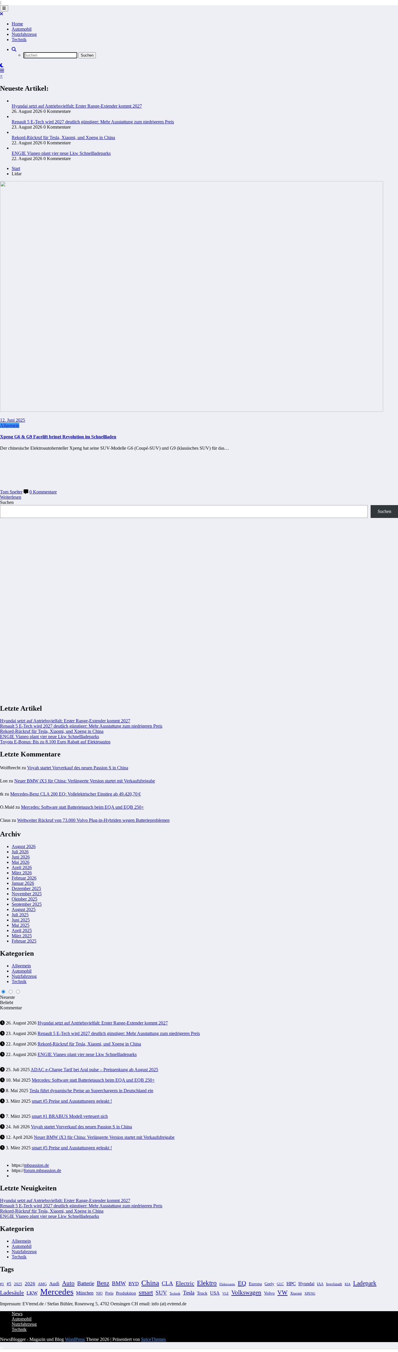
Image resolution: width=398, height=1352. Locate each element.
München (85, 1292)
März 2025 (22, 935)
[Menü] (4, 8)
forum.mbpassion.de (42, 1170)
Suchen (7, 502)
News (17, 1313)
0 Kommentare (43, 491)
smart (146, 1292)
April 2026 (22, 867)
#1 (2, 1284)
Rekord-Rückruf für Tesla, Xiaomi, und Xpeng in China (63, 137)
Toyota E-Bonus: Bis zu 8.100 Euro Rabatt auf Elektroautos (55, 741)
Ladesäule (12, 1292)
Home (17, 23)
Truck (202, 1293)
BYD (133, 1283)
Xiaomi (296, 1293)
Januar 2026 (23, 883)
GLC (280, 1284)
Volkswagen (246, 1292)
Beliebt (6, 1002)
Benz (103, 1283)
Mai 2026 (20, 862)
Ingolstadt (334, 1284)
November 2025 (27, 893)
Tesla (188, 1293)
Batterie (85, 1283)
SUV (161, 1293)
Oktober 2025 (24, 898)
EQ (242, 1283)
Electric (185, 1283)
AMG (42, 1284)
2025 (18, 1284)
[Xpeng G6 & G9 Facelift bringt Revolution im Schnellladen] (191, 410)
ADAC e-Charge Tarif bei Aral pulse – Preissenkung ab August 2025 (94, 1069)
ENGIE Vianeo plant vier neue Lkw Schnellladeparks (61, 153)
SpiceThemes (153, 1339)
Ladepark (364, 1283)
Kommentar (11, 1007)
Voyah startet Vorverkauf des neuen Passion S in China (77, 767)
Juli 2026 (20, 851)
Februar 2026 (24, 877)
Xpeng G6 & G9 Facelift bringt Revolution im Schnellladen (58, 436)
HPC (291, 1283)
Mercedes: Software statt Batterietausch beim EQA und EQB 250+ (82, 807)
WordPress (75, 1339)
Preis (109, 1293)
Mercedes (56, 1291)
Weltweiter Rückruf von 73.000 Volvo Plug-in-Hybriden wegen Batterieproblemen (93, 820)
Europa (255, 1283)
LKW (32, 1293)
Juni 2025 (21, 919)
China (150, 1283)
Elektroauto (227, 1284)
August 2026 (24, 846)
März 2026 (22, 872)
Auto (68, 1283)
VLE (225, 1293)
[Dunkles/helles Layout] (1, 65)
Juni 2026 (21, 856)
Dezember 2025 (26, 888)
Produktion (126, 1292)
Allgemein (9, 425)
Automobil (21, 29)
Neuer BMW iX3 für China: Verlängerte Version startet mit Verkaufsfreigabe (84, 780)
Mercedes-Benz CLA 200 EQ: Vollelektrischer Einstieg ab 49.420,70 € (75, 793)
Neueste (7, 997)
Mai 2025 (20, 925)
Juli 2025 (20, 914)
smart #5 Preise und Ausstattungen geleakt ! (72, 1101)
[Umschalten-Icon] (2, 70)
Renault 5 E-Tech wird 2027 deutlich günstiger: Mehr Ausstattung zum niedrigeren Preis (93, 121)
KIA (348, 1284)
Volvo (269, 1292)
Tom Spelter (11, 491)
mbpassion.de (36, 1165)
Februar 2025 (24, 940)
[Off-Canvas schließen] (1, 13)
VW (282, 1292)
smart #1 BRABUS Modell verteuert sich (70, 1116)
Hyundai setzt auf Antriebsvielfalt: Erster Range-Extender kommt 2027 (77, 106)
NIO (99, 1293)
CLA (167, 1283)
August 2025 (24, 909)
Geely (269, 1283)
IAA (320, 1284)
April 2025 (22, 930)
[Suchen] (14, 49)
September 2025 (27, 904)
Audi (54, 1283)
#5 (9, 1283)
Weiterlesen (10, 497)
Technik (19, 39)
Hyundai (306, 1283)
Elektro (207, 1283)
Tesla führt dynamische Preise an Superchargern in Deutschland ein (91, 1090)
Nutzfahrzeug (24, 34)
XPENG (309, 1293)
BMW (119, 1283)
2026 (30, 1283)
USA (215, 1292)
